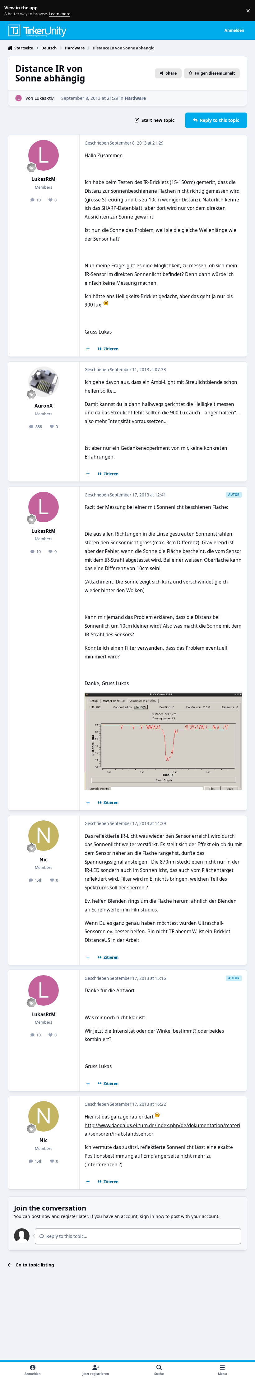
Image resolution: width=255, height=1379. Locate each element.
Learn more (12, 11)
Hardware (135, 98)
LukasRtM (45, 98)
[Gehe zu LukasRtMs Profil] (18, 98)
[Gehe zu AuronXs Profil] (43, 382)
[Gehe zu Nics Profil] (43, 835)
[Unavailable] (163, 697)
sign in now (152, 1216)
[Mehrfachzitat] (88, 349)
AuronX (44, 406)
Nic (43, 859)
